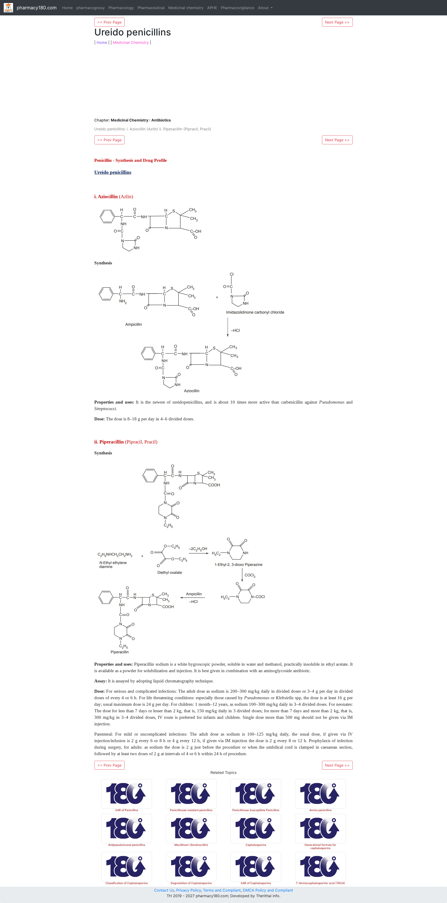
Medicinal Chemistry (131, 42)
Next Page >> (337, 22)
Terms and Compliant (222, 890)
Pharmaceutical (151, 7)
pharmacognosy (90, 7)
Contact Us (164, 890)
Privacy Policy (188, 890)
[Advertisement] (223, 81)
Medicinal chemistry (185, 7)
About (264, 7)
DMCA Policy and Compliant (268, 890)
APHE (212, 7)
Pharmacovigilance (237, 7)
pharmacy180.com (37, 7)
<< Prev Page (109, 22)
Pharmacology (121, 7)
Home (67, 7)
